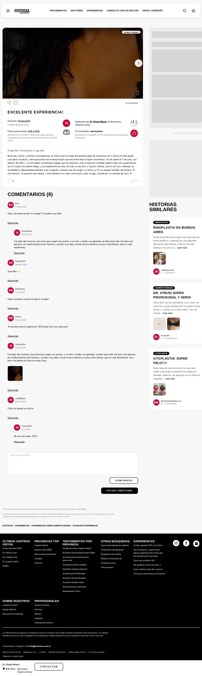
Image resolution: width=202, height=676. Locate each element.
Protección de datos (12, 652)
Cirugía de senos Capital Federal (77, 548)
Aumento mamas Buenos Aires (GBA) (79, 553)
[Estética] (22, 11)
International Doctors (44, 622)
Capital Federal (41, 545)
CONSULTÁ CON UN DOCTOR (122, 10)
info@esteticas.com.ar (40, 646)
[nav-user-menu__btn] (193, 11)
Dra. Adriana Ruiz (10, 557)
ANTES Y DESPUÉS (152, 10)
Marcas (38, 614)
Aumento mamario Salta (73, 582)
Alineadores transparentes (112, 550)
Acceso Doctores (42, 605)
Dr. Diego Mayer (98, 121)
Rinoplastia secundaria (111, 554)
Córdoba (38, 558)
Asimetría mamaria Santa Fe (75, 569)
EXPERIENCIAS (95, 10)
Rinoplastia (161, 222)
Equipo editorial (9, 609)
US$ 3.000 (34, 131)
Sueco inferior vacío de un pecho (148, 569)
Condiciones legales (77, 652)
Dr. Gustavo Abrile (10, 561)
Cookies (42, 652)
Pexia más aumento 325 (144, 560)
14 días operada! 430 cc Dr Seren (148, 545)
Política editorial (97, 652)
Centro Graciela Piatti (12, 548)
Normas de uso (29, 652)
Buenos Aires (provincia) (45, 554)
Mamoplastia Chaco (71, 591)
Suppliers (39, 618)
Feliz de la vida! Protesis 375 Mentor (149, 573)
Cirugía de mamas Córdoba (74, 564)
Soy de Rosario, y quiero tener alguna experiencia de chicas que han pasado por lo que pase (148, 553)
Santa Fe (38, 563)
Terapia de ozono (108, 563)
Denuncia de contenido (13, 614)
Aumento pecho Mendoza (74, 573)
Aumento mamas (164, 288)
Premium (38, 609)
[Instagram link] (176, 544)
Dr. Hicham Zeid (10, 553)
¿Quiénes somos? (10, 605)
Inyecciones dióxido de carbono (115, 545)
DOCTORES (77, 10)
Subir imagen (124, 480)
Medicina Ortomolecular (111, 558)
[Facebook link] (186, 544)
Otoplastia (161, 353)
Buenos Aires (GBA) (43, 550)
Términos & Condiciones (13, 656)
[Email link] (196, 543)
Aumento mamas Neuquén (74, 578)
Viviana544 (24, 121)
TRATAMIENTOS (58, 10)
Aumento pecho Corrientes (74, 587)
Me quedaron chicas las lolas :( (147, 565)
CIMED (6, 566)
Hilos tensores (107, 567)
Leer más (182, 247)
